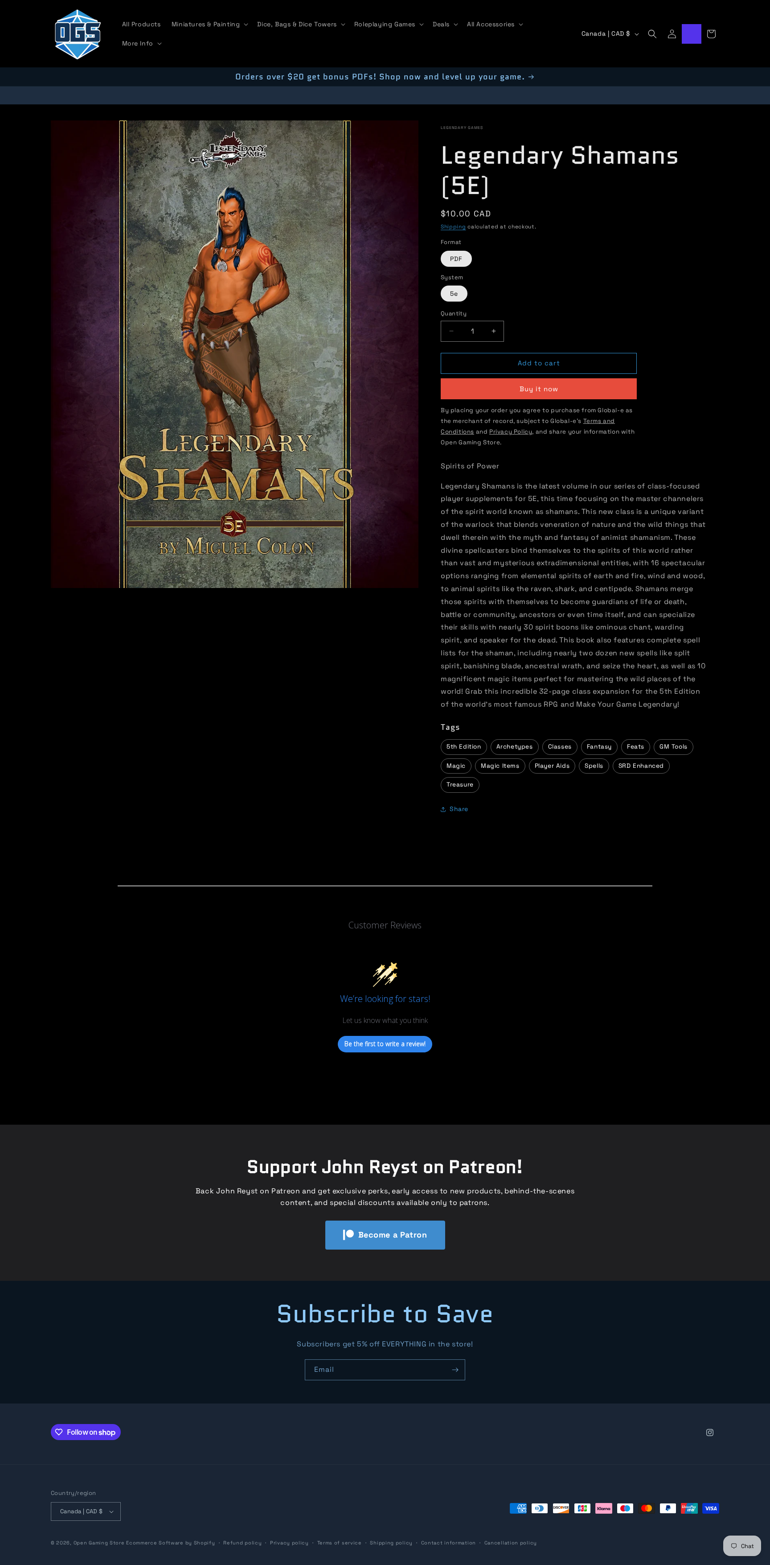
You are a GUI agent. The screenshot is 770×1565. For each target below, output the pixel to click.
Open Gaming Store (99, 1543)
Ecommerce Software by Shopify (170, 1543)
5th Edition (463, 746)
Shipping (453, 226)
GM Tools (673, 746)
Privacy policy (289, 1543)
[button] (209, 24)
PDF (456, 259)
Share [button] (459, 809)
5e (454, 294)
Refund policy (242, 1543)
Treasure (460, 784)
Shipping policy (391, 1543)
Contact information (448, 1543)
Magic (456, 766)
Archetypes (514, 746)
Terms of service (339, 1543)
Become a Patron (392, 1235)
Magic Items (500, 766)
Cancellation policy (510, 1543)
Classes (560, 746)
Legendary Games (462, 127)
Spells (594, 766)
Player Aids (552, 766)
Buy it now (539, 389)
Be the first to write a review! (385, 1043)
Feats (635, 746)
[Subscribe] (455, 1369)
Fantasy (599, 746)
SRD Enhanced (641, 766)
